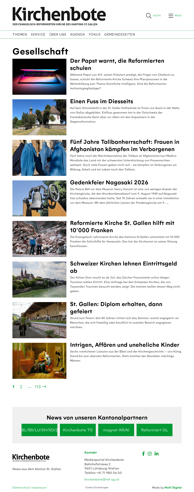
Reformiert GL (154, 430)
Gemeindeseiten (119, 34)
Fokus (95, 34)
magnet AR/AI (116, 430)
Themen (19, 34)
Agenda (77, 34)
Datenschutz (21, 487)
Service (38, 34)
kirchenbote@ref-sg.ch (101, 479)
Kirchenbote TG (78, 430)
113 (38, 386)
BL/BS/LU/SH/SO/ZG (39, 430)
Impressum (39, 487)
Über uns (57, 34)
